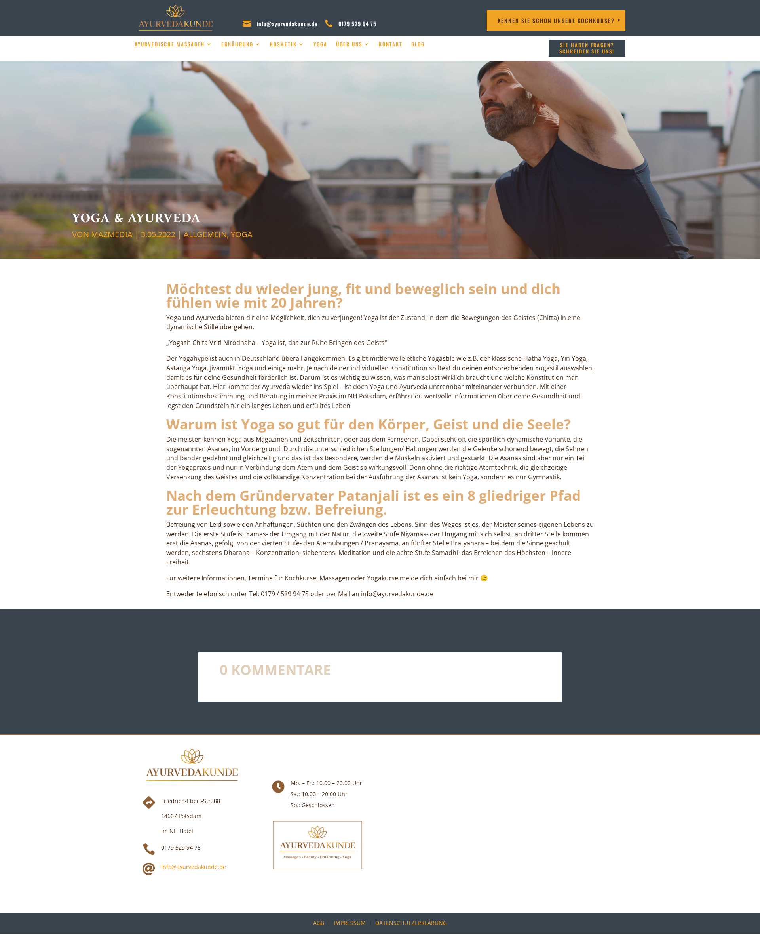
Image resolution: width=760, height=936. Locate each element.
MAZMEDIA (112, 234)
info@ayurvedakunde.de (287, 23)
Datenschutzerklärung (411, 922)
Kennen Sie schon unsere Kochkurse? (556, 20)
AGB (318, 922)
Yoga (320, 44)
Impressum (350, 922)
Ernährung (237, 44)
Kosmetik (283, 44)
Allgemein (205, 234)
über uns (349, 44)
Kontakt (391, 44)
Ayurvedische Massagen (170, 44)
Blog (418, 44)
